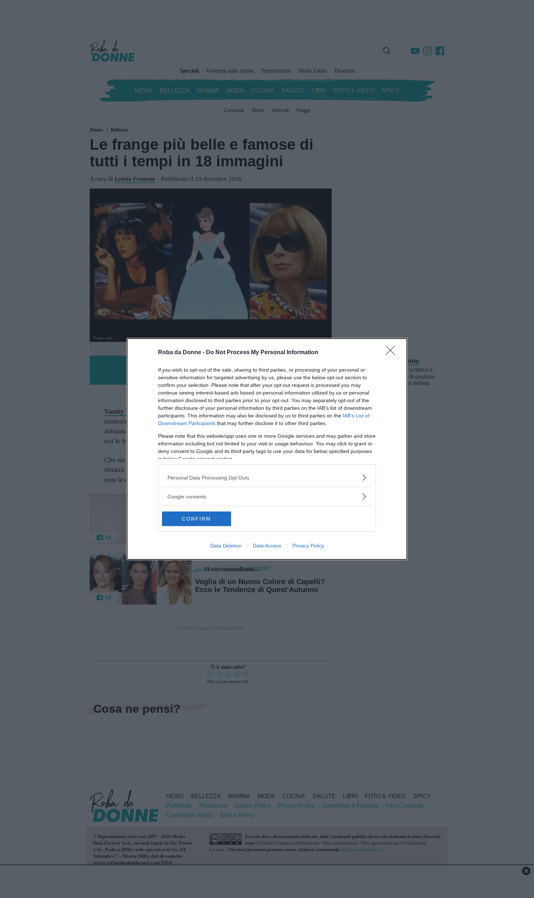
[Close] (393, 353)
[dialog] (267, 449)
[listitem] (267, 477)
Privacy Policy (308, 546)
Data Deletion (226, 546)
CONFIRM (196, 519)
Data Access (267, 546)
